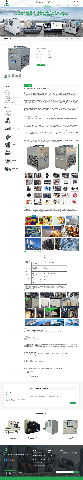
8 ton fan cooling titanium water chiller (51, 437)
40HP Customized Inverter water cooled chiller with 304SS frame (16, 143)
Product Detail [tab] (28, 85)
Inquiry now (40, 64)
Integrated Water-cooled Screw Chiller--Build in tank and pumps (70, 438)
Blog (49, 459)
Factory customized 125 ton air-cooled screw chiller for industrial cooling (16, 159)
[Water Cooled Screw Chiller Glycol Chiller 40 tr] (7, 136)
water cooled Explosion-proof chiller (39, 459)
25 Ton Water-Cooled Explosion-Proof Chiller (31, 438)
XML (28, 477)
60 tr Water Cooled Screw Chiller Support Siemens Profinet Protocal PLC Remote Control (16, 119)
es (78, 1)
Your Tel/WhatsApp (32, 391)
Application (58, 5)
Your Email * (56, 391)
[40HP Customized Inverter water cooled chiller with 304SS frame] (7, 144)
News (49, 456)
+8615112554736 (68, 461)
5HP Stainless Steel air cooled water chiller (40, 388)
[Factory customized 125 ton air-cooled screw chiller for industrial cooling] (7, 161)
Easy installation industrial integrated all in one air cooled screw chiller (16, 167)
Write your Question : (32, 395)
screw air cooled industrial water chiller (39, 455)
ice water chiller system (37, 461)
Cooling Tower (7, 100)
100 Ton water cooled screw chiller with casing (16, 150)
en (75, 1)
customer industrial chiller (58, 368)
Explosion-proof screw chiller (38, 458)
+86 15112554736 (39, 2)
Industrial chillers (8, 88)
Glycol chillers (7, 94)
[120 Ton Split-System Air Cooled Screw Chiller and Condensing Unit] (7, 112)
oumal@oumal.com (52, 2)
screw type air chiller (36, 456)
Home (30, 5)
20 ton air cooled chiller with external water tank (12, 438)
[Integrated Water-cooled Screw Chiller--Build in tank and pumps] (70, 427)
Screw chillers (7, 90)
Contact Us (75, 5)
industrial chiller (35, 464)
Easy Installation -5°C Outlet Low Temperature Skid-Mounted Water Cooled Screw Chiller (16, 127)
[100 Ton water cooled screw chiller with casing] (7, 152)
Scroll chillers (7, 92)
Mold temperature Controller (10, 102)
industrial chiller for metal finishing (39, 452)
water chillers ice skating (37, 462)
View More (14, 114)
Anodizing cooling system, (37, 454)
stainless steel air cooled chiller (34, 368)
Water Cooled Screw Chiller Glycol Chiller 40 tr (16, 134)
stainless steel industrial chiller (47, 368)
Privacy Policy (31, 477)
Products (47, 5)
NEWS (66, 5)
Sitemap (49, 458)
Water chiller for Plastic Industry (38, 465)
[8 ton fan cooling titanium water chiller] (51, 427)
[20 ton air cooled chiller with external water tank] (13, 427)
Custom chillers (61, 38)
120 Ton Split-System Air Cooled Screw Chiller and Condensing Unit (16, 111)
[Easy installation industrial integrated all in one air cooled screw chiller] (7, 169)
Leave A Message (79, 478)
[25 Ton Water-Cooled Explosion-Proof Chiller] (32, 427)
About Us (38, 5)
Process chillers (7, 96)
